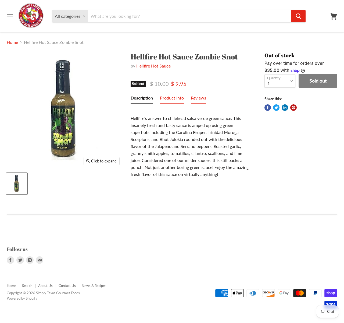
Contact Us (67, 285)
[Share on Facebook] (267, 107)
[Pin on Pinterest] (293, 107)
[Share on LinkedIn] (285, 107)
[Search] (298, 16)
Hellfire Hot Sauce (153, 65)
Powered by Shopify (22, 298)
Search (27, 285)
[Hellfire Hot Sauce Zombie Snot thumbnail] (16, 183)
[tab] (142, 99)
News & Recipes (94, 285)
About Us (45, 285)
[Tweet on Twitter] (276, 107)
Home (12, 42)
